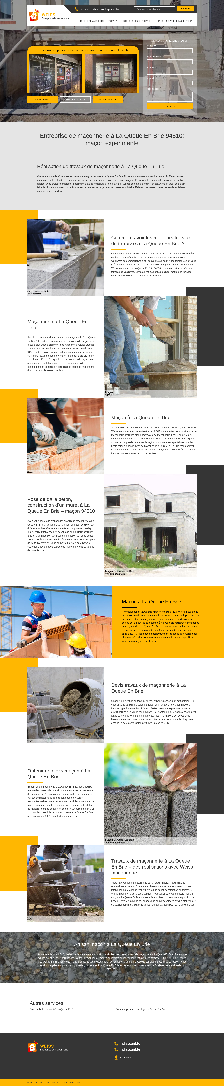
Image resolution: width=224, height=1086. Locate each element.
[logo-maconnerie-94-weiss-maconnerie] (49, 15)
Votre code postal (154, 56)
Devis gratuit (42, 100)
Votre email (151, 67)
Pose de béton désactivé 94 (137, 21)
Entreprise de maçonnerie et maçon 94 (97, 21)
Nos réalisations (75, 100)
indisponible (89, 9)
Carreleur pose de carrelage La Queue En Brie (141, 1009)
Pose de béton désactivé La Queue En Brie (53, 1009)
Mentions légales (70, 1082)
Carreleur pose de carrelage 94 (174, 21)
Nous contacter (108, 100)
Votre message (153, 89)
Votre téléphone (153, 78)
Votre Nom (151, 46)
